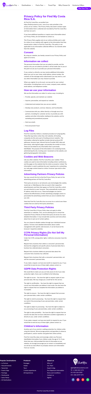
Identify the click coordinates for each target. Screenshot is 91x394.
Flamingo (4, 373)
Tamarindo (4, 368)
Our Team (50, 365)
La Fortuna (4, 363)
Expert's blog (51, 368)
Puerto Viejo (5, 370)
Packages (26, 363)
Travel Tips (52, 5)
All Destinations (6, 380)
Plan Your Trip (83, 8)
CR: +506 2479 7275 (77, 375)
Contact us (50, 375)
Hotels (26, 365)
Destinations (26, 5)
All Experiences (28, 373)
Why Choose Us (64, 5)
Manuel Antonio (6, 365)
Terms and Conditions (54, 373)
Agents (49, 377)
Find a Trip (13, 5)
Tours (25, 368)
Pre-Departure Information (55, 370)
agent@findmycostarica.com (79, 368)
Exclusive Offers (78, 5)
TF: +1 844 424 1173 (77, 370)
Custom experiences (30, 370)
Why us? (50, 363)
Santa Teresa (5, 377)
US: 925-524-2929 (76, 372)
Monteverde (5, 375)
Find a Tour (39, 5)
